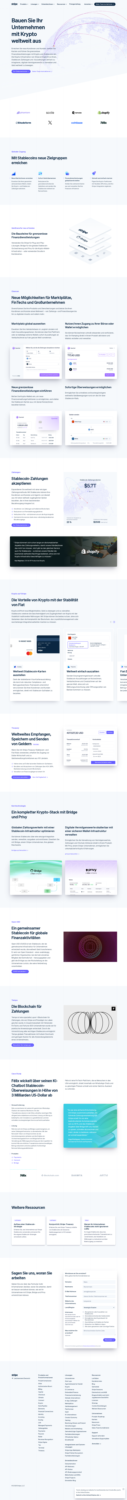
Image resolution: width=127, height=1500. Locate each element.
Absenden (108, 1340)
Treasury (41, 1451)
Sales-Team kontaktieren (104, 4)
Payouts (41, 1434)
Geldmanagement (71, 1406)
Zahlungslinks (43, 1428)
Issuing (40, 1420)
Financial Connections (45, 1411)
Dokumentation (70, 1464)
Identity (41, 1414)
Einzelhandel (69, 1440)
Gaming (67, 1420)
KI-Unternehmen (70, 1415)
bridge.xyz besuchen (19, 850)
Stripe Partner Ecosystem (74, 1453)
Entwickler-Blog (70, 1480)
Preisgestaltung (74, 4)
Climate (41, 1397)
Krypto (40, 1403)
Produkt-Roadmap (98, 1417)
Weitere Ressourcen (99, 1409)
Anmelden (87, 4)
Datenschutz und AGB (99, 1392)
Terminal (41, 1448)
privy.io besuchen (71, 854)
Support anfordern (98, 1436)
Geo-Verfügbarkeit (39, 777)
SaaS (67, 1412)
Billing (40, 1389)
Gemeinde (95, 1387)
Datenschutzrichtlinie (89, 1346)
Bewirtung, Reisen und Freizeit (75, 1423)
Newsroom (95, 1422)
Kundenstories (97, 1381)
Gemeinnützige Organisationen (76, 1431)
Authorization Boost (45, 1386)
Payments (17, 1157)
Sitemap (95, 1403)
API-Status (69, 1469)
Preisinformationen (44, 1381)
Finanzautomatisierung (73, 1395)
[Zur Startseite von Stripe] (14, 1375)
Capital (40, 1392)
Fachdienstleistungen (72, 1434)
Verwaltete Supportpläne (100, 1439)
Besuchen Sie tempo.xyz (22, 1045)
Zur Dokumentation (20, 71)
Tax (39, 1445)
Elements (41, 1409)
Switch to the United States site (87, 1495)
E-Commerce (69, 1389)
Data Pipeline (42, 1406)
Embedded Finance (71, 1392)
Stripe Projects (70, 1478)
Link (39, 1423)
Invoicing (41, 1417)
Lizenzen (95, 1400)
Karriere (94, 1419)
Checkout (41, 1395)
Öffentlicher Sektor (71, 1437)
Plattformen (69, 1409)
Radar (40, 1437)
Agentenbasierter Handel (74, 1384)
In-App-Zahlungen (71, 1401)
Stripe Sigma (42, 1442)
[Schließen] (123, 1489)
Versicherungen (70, 1426)
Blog (93, 1384)
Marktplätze (69, 1403)
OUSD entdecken (19, 971)
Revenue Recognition (45, 1439)
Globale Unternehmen (72, 1398)
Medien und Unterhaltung (73, 1429)
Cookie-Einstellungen (99, 1406)
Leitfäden (95, 1378)
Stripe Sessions (97, 1389)
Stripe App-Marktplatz (72, 1450)
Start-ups (68, 1381)
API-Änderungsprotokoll (73, 1472)
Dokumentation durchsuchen (23, 699)
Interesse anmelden (20, 777)
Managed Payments (45, 1425)
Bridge (16, 1163)
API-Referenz (69, 1466)
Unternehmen (70, 1378)
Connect (17, 1160)
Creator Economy (71, 1417)
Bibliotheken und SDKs (72, 1475)
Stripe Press (96, 1425)
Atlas (40, 1383)
